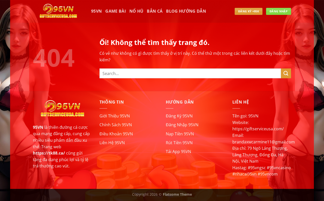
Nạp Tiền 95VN (180, 134)
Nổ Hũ (136, 11)
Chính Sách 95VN (115, 125)
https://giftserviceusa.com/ (258, 129)
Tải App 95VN (178, 151)
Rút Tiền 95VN (179, 142)
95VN (96, 11)
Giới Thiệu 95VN (114, 116)
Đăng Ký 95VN (179, 116)
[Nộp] (286, 73)
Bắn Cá (155, 11)
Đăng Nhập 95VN (182, 125)
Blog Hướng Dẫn (186, 11)
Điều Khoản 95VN (116, 134)
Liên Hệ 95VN (112, 142)
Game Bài (115, 11)
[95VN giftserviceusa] (58, 11)
